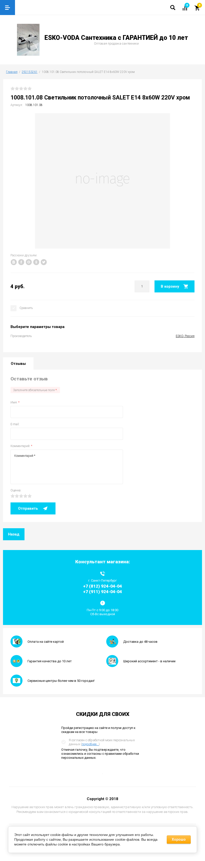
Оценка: (15, 490)
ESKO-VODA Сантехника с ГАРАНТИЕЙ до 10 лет (116, 37)
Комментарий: (21, 446)
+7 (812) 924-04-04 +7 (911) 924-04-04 (102, 589)
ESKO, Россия (185, 336)
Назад (14, 534)
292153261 (30, 72)
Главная (12, 72)
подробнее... (90, 744)
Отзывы (18, 363)
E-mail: (15, 424)
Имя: (15, 402)
